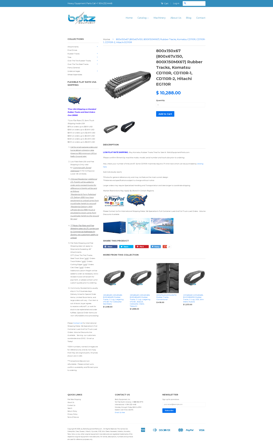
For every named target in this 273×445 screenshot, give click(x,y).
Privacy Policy (72, 414)
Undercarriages (74, 71)
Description (111, 144)
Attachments (73, 47)
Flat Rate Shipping (74, 399)
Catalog (142, 17)
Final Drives (72, 50)
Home (129, 17)
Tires (69, 57)
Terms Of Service (73, 417)
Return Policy (72, 411)
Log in (176, 3)
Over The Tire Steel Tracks (78, 64)
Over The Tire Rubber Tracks (79, 61)
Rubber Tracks (73, 54)
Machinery (160, 17)
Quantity (160, 100)
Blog (188, 17)
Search (70, 408)
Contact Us (77, 323)
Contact (200, 17)
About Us (175, 17)
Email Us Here (120, 412)
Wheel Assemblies (75, 74)
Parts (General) (74, 68)
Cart (166, 3)
